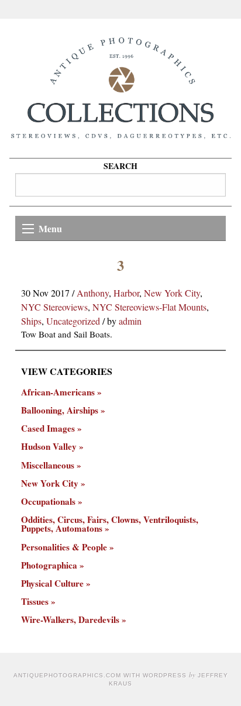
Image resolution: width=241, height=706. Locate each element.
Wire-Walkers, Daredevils (70, 619)
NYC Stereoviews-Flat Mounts (149, 307)
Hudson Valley (49, 446)
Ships (31, 321)
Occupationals (48, 501)
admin (130, 321)
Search (120, 166)
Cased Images (48, 428)
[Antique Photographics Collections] (120, 88)
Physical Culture (52, 583)
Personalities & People (64, 547)
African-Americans (58, 392)
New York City (172, 293)
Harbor (126, 293)
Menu (50, 228)
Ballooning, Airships (59, 410)
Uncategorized (73, 321)
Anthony (93, 293)
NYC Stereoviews (54, 307)
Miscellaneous (47, 465)
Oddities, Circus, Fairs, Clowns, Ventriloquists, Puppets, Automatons (109, 524)
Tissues (35, 601)
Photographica (49, 565)
